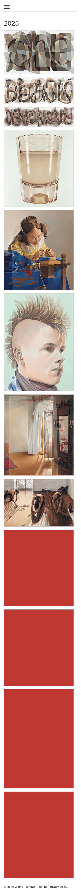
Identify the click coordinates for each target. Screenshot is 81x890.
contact (30, 886)
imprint (42, 886)
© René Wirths (13, 886)
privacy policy (58, 886)
